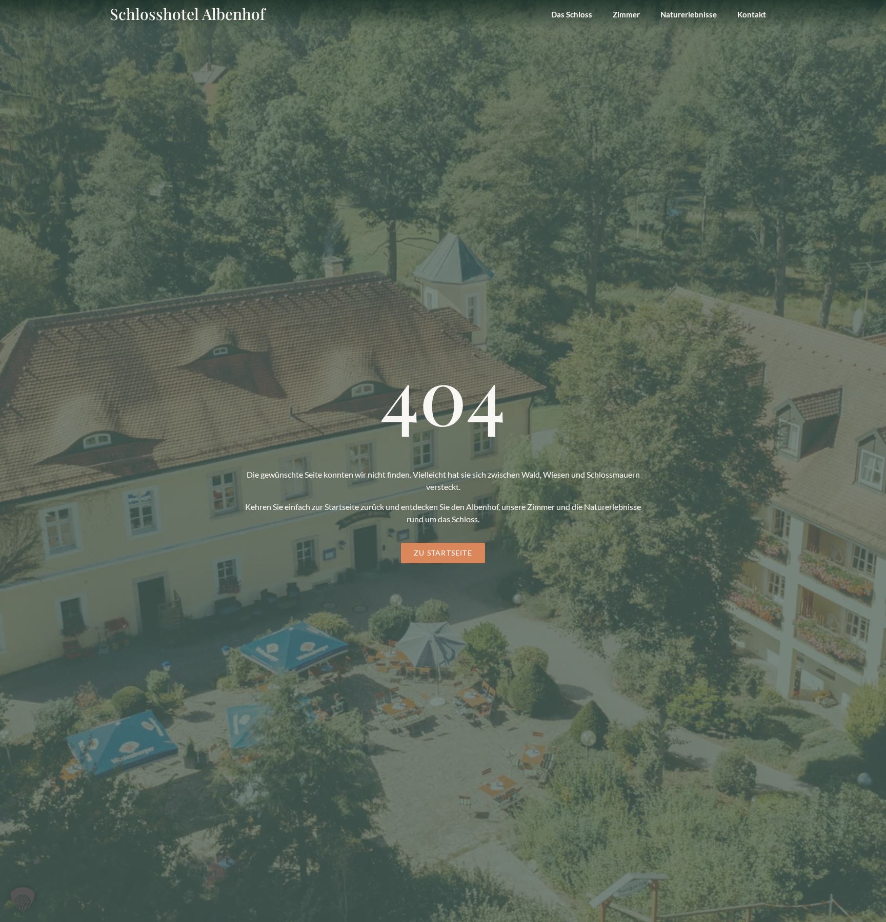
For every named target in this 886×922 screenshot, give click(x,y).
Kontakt (751, 14)
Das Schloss (571, 14)
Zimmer (626, 14)
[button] (22, 899)
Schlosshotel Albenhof (187, 14)
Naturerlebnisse (688, 14)
